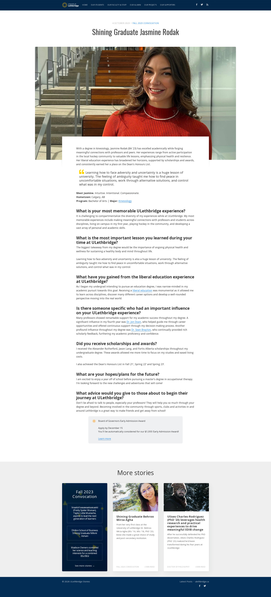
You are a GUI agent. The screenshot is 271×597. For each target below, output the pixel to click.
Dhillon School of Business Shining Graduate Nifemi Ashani (85, 533)
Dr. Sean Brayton (141, 329)
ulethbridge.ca (202, 581)
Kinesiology (125, 201)
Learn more (104, 438)
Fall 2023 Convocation (146, 23)
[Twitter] (202, 4)
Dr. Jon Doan (134, 321)
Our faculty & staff (117, 5)
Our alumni (135, 5)
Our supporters (167, 5)
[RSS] (207, 4)
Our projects (150, 5)
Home (85, 5)
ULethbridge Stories (80, 581)
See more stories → (85, 565)
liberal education (142, 290)
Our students (97, 5)
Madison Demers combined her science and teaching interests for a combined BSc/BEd (84, 552)
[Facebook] (196, 4)
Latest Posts (186, 581)
